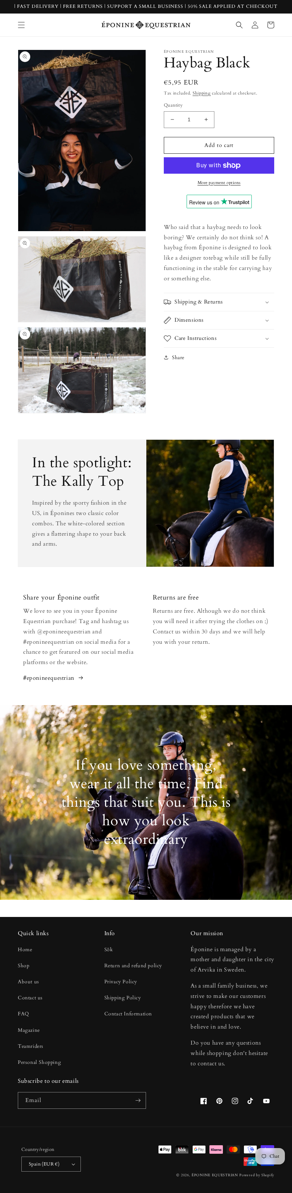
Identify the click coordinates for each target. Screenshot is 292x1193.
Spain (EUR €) (44, 1164)
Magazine (29, 1030)
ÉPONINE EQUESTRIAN (215, 1175)
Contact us (30, 997)
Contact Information (128, 1013)
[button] (21, 25)
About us (28, 981)
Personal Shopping (39, 1062)
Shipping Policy (122, 997)
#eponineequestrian (48, 678)
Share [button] (178, 357)
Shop (23, 965)
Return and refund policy (133, 965)
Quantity (173, 105)
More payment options (219, 182)
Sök (108, 949)
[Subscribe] (138, 1100)
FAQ (23, 1013)
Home (25, 949)
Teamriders (30, 1046)
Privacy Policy (120, 981)
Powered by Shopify (256, 1175)
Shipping (202, 93)
